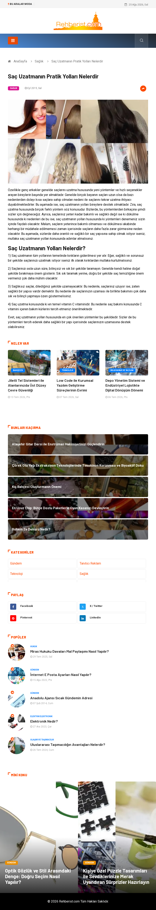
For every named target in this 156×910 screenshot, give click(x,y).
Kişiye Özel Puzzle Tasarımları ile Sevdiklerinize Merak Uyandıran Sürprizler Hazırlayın (116, 876)
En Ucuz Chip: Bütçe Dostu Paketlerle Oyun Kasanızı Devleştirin (73, 4)
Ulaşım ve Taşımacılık (42, 740)
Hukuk (33, 646)
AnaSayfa (20, 61)
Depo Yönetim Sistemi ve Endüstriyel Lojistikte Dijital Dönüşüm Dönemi (125, 385)
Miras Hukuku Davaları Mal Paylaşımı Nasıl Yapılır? (69, 651)
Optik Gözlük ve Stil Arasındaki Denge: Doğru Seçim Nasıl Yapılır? (38, 876)
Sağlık (39, 61)
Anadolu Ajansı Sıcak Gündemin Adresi (61, 698)
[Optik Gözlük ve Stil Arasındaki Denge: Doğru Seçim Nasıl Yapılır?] (39, 837)
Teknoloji (67, 370)
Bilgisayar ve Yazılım (121, 370)
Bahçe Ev (18, 370)
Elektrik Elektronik (41, 716)
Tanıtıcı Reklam (90, 563)
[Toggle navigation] (13, 40)
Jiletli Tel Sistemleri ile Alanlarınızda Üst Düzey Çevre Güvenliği (27, 385)
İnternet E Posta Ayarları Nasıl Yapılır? (60, 674)
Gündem (16, 563)
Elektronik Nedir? (44, 721)
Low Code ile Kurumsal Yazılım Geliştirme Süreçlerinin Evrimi (75, 385)
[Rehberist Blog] (78, 20)
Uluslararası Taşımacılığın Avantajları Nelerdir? (67, 744)
